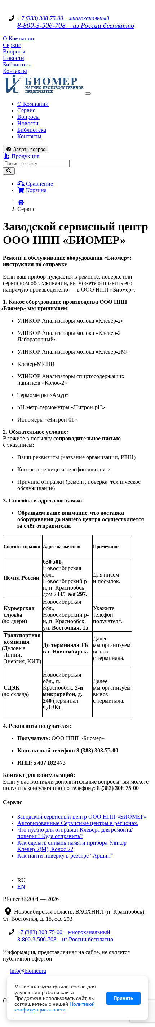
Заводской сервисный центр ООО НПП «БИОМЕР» (82, 817)
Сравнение (39, 184)
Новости (13, 58)
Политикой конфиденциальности (54, 1007)
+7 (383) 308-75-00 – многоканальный (63, 18)
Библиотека (17, 64)
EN (21, 887)
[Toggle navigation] (88, 93)
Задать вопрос (28, 149)
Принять (123, 998)
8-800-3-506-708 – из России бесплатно (75, 25)
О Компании (18, 38)
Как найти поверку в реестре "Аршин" (65, 856)
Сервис (12, 45)
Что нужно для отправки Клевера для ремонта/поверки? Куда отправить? (75, 833)
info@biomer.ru (28, 971)
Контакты (15, 71)
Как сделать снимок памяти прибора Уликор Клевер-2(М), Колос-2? (72, 846)
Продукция (24, 156)
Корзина (35, 190)
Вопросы (14, 51)
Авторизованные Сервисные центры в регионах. (77, 823)
